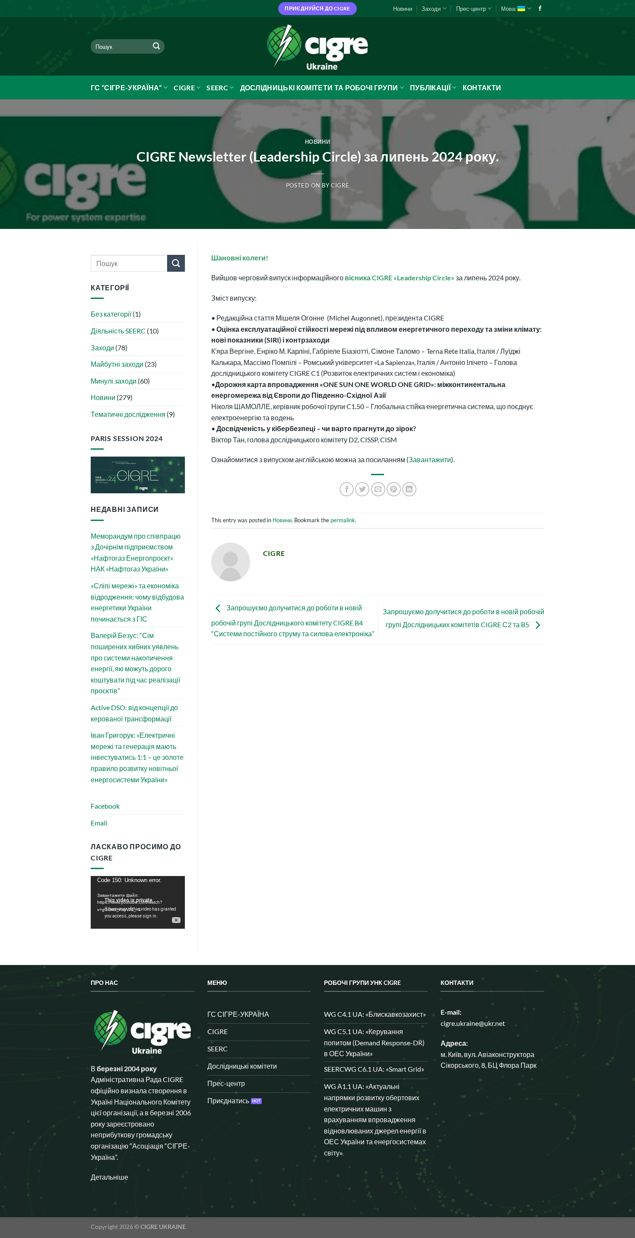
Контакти (482, 87)
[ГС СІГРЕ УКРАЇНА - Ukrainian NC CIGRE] (317, 46)
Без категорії (111, 314)
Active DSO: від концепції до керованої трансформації (134, 713)
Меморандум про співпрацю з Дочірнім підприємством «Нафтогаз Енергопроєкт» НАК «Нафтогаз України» (136, 552)
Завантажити (430, 459)
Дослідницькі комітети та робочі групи (319, 87)
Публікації (430, 87)
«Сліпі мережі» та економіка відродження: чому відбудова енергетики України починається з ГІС (137, 602)
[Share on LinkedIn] (409, 489)
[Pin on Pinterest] (394, 489)
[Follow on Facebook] (540, 9)
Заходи (431, 8)
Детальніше (109, 1177)
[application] (138, 902)
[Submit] (156, 46)
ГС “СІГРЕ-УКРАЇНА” (126, 87)
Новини (402, 8)
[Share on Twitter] (362, 489)
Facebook (105, 806)
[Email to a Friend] (378, 489)
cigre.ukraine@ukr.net (473, 1023)
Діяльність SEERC (118, 331)
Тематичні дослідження (128, 414)
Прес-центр (471, 8)
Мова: (509, 8)
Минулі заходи (114, 381)
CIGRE (184, 87)
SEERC (217, 87)
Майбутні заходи (117, 364)
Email (99, 823)
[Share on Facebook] (347, 489)
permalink (342, 520)
